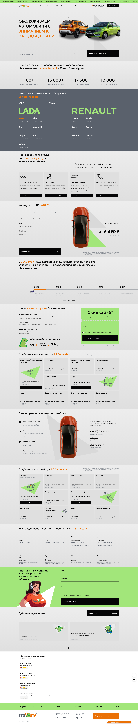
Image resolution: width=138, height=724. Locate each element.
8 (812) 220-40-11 (98, 5)
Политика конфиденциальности (86, 721)
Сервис (42, 5)
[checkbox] (100, 332)
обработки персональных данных (103, 332)
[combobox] (33, 103)
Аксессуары (50, 5)
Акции (70, 5)
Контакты (77, 5)
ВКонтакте (95, 445)
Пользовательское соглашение (58, 721)
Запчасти (63, 5)
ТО (57, 5)
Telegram (94, 438)
